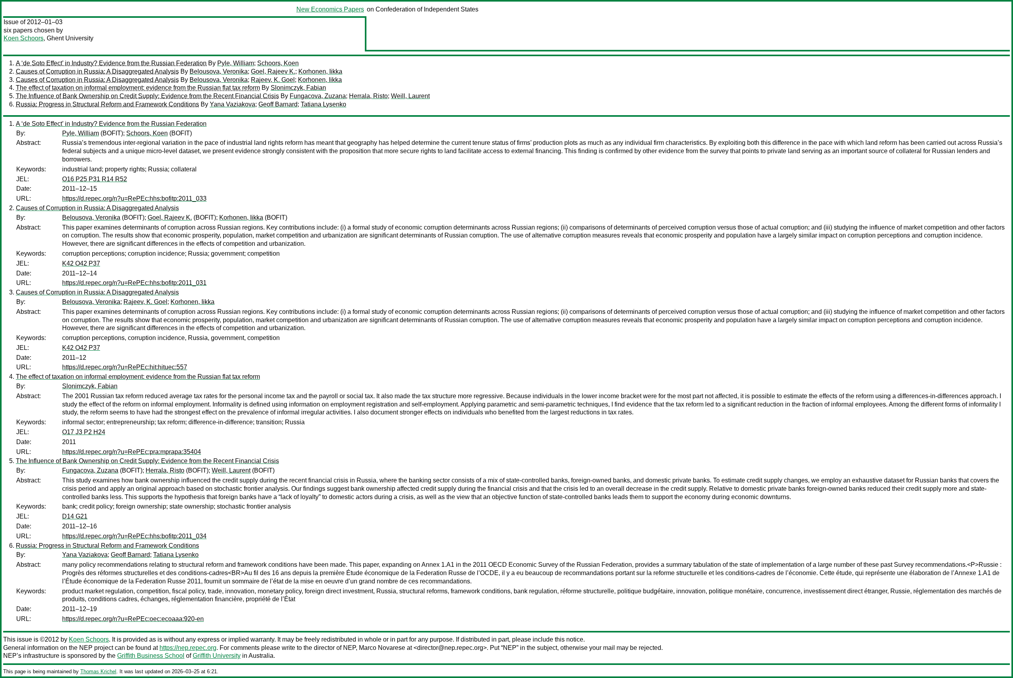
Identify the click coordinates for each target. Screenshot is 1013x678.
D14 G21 (74, 516)
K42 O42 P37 (81, 263)
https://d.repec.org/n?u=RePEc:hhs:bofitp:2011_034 (134, 536)
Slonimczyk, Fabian (298, 87)
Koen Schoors (24, 38)
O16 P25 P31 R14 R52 (94, 179)
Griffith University (217, 655)
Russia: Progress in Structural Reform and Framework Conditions (107, 104)
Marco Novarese (382, 647)
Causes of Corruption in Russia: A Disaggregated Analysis (97, 71)
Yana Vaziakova (232, 104)
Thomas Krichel (98, 671)
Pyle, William (235, 63)
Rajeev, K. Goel (273, 79)
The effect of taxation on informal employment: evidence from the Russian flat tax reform (138, 87)
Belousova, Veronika (219, 71)
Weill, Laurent (410, 96)
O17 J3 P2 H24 (83, 432)
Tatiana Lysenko (323, 104)
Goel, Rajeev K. (273, 71)
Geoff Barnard (278, 104)
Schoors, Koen (278, 63)
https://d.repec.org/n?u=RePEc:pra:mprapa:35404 (131, 451)
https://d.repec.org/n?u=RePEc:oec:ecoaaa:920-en (133, 618)
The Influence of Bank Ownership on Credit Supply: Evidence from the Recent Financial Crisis (147, 96)
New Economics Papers (330, 9)
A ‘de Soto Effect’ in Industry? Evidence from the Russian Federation (111, 63)
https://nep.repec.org (187, 647)
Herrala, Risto (368, 96)
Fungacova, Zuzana (318, 96)
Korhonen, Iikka (320, 71)
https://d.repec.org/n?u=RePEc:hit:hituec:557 (124, 367)
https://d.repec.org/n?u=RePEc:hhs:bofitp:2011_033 (134, 198)
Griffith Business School (150, 655)
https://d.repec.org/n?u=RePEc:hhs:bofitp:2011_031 (134, 282)
